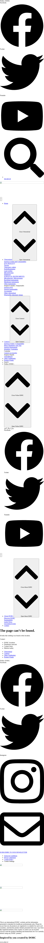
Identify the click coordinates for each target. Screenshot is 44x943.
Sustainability (8, 620)
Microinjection (9, 273)
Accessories (8, 291)
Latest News (8, 622)
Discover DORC (9, 618)
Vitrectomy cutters (10, 267)
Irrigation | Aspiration (11, 349)
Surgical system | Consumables (14, 344)
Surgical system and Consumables (15, 262)
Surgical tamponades (10, 289)
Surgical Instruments (10, 347)
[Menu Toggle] (1, 199)
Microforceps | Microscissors (13, 278)
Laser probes (8, 271)
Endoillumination (9, 269)
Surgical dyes (8, 287)
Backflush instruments (11, 280)
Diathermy (7, 274)
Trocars (6, 265)
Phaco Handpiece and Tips (12, 345)
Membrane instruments (11, 282)
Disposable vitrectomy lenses (13, 295)
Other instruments (10, 284)
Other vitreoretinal (10, 293)
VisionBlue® (8, 356)
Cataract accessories (10, 353)
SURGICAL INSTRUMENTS (14, 276)
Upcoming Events (10, 624)
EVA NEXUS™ (9, 263)
